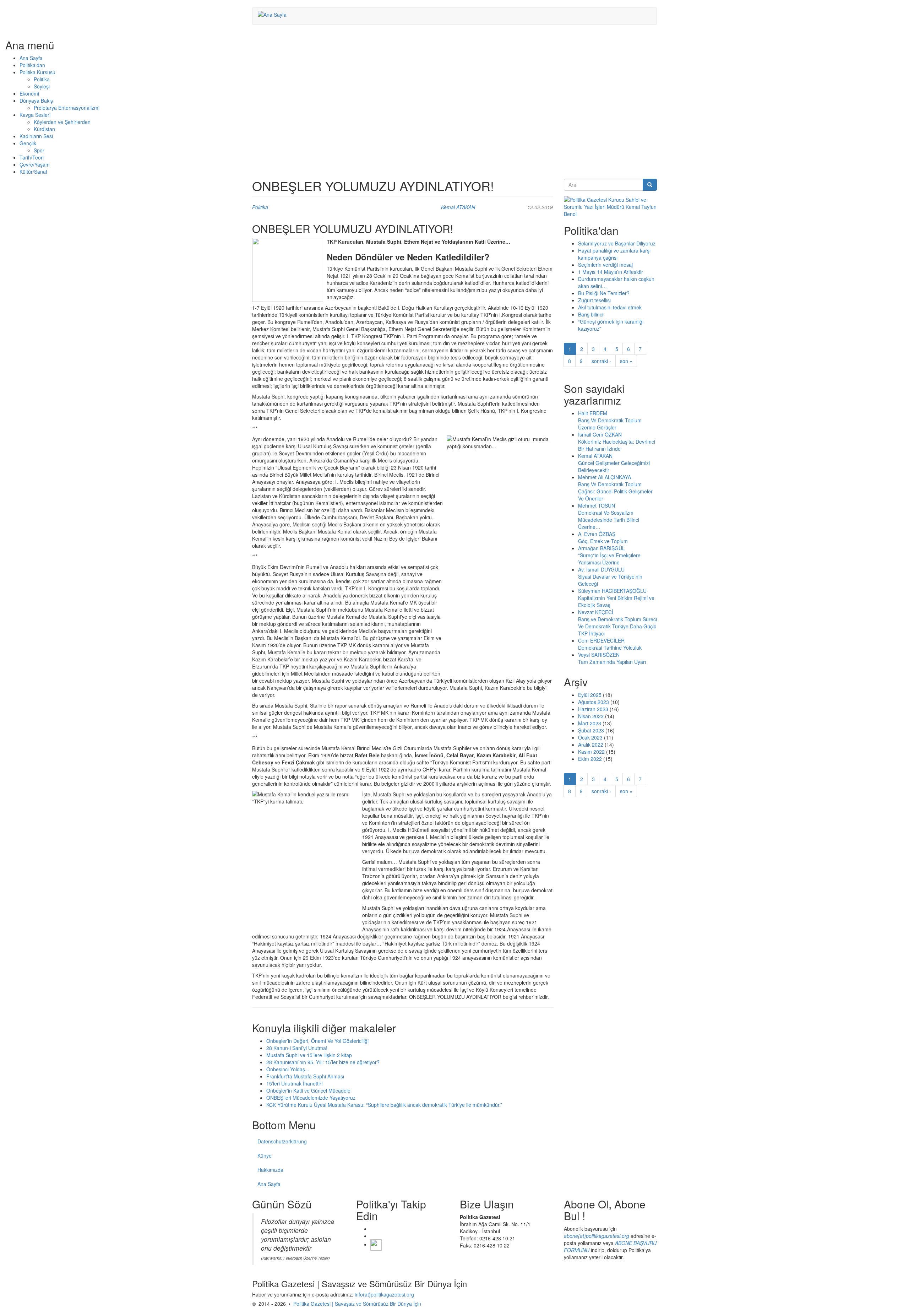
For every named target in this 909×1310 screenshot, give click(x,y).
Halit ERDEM (592, 413)
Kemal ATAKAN (458, 207)
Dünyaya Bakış (36, 100)
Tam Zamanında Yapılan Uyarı (612, 661)
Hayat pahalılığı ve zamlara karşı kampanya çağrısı (614, 254)
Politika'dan (32, 65)
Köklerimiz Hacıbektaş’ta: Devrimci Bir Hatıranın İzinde (616, 445)
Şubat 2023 (591, 730)
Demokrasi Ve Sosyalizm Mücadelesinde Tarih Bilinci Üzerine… (608, 519)
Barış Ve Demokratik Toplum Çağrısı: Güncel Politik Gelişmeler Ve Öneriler (615, 491)
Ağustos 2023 (593, 701)
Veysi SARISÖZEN (599, 654)
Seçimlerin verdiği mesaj (605, 264)
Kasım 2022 (591, 751)
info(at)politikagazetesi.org (384, 1294)
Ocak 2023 (590, 737)
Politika (42, 79)
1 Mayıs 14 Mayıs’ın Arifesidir (610, 271)
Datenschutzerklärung (282, 1141)
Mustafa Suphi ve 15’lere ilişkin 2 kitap (309, 1055)
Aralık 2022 (590, 744)
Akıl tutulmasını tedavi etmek (610, 307)
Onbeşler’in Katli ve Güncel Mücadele (308, 1090)
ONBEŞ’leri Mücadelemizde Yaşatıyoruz (310, 1097)
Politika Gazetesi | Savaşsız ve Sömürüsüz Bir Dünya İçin (357, 1303)
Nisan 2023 (591, 716)
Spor (39, 150)
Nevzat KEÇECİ (595, 612)
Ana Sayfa (31, 57)
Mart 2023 (589, 723)
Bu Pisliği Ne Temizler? (604, 293)
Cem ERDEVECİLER (601, 640)
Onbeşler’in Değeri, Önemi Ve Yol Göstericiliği (317, 1040)
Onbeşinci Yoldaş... (287, 1069)
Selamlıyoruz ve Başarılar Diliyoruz (616, 243)
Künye (264, 1155)
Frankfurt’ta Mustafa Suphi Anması (305, 1076)
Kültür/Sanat (33, 171)
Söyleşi (42, 86)
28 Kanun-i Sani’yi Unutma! (296, 1047)
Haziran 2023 (593, 709)
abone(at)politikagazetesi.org (596, 1235)
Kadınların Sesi (36, 136)
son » (626, 360)
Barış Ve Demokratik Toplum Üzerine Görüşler (610, 424)
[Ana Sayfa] (275, 14)
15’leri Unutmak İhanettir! (294, 1083)
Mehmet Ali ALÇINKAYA (604, 477)
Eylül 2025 (590, 694)
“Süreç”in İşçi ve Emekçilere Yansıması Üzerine (609, 559)
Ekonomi (29, 93)
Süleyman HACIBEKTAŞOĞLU (612, 590)
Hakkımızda (270, 1169)
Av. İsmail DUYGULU (601, 569)
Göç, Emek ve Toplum (603, 541)
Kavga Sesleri (35, 114)
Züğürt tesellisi (594, 300)
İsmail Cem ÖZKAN (600, 434)
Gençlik (28, 143)
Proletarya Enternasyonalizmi (66, 107)
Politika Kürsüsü (37, 72)
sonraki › (601, 360)
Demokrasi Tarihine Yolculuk (610, 647)
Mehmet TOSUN (596, 505)
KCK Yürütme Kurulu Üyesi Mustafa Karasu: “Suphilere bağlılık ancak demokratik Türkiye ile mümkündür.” (384, 1104)
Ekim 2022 (590, 758)
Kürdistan (44, 128)
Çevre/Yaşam (35, 164)
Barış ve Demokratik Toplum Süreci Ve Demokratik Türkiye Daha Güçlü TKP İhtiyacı (617, 626)
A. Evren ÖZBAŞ (596, 533)
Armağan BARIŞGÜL (601, 548)
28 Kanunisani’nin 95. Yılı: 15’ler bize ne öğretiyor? (323, 1062)
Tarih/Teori (32, 157)
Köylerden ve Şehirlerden (62, 121)
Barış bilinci (590, 314)
